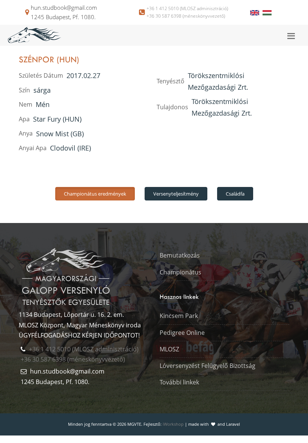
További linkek (179, 382)
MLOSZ (169, 349)
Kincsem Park (179, 316)
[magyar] (267, 12)
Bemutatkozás (180, 255)
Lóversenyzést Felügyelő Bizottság (207, 366)
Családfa (235, 193)
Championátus (180, 272)
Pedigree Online (182, 332)
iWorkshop (173, 424)
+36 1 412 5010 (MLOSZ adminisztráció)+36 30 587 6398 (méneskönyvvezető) (187, 12)
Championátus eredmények (95, 193)
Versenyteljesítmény (176, 193)
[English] (255, 12)
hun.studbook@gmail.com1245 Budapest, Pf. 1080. (64, 12)
